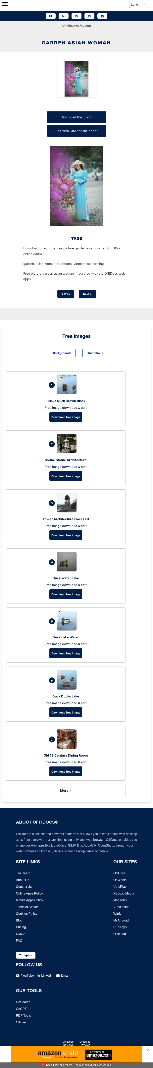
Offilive (21, 1022)
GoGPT (21, 1009)
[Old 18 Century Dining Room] (68, 748)
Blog (19, 920)
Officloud (119, 934)
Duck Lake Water (66, 637)
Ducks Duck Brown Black (65, 401)
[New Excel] (89, 16)
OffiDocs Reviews (68, 1043)
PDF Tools (23, 1015)
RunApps (120, 927)
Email (65, 975)
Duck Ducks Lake (65, 696)
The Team (23, 873)
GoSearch (23, 1002)
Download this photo (76, 117)
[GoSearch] (64, 16)
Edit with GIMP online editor (76, 131)
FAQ (19, 940)
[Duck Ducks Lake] (68, 689)
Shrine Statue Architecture (66, 460)
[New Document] (76, 16)
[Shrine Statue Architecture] (68, 452)
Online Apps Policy (29, 893)
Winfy (117, 913)
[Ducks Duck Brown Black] (68, 393)
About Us (22, 880)
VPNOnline (121, 907)
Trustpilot (25, 955)
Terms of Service (27, 907)
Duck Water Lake (66, 578)
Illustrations (95, 353)
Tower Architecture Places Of (66, 519)
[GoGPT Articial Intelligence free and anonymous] (51, 16)
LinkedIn (47, 975)
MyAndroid (121, 920)
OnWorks (120, 880)
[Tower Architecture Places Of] (68, 511)
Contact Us (24, 886)
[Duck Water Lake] (68, 570)
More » (65, 790)
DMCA (21, 934)
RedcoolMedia (123, 893)
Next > (87, 294)
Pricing (21, 927)
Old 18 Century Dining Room (66, 755)
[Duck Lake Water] (68, 629)
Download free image (65, 417)
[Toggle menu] (5, 4)
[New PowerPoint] (102, 16)
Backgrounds (62, 353)
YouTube (27, 975)
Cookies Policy (26, 913)
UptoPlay (120, 886)
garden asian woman (76, 43)
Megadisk (120, 900)
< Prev (65, 294)
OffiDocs (119, 873)
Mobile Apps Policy (29, 900)
